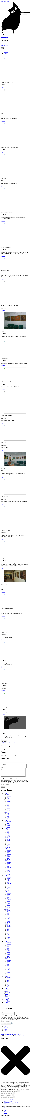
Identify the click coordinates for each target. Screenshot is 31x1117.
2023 (6, 820)
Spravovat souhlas (5, 1115)
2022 (6, 828)
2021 (6, 838)
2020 (6, 848)
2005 (6, 996)
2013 (6, 958)
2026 (6, 793)
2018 (6, 875)
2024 (6, 812)
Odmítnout (8, 1106)
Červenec (9, 796)
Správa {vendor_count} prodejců (11, 1102)
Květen (8, 798)
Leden (8, 810)
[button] (15, 1060)
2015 (6, 924)
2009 (6, 991)
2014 (6, 941)
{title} (5, 1110)
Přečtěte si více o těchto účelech (11, 1103)
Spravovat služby (8, 1101)
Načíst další (3, 741)
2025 (6, 800)
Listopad (9, 801)
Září (8, 814)
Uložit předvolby (25, 1106)
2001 (6, 999)
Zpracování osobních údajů (7, 1034)
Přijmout (3, 1106)
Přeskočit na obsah (5, 1)
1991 (6, 1002)
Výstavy (3, 87)
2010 (6, 988)
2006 (6, 994)
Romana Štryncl (4, 45)
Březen (8, 808)
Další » (14, 742)
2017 (6, 891)
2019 (6, 860)
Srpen (8, 794)
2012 (6, 976)
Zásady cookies (17, 1034)
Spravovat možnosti (8, 1099)
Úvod (5, 50)
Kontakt (5, 54)
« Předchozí (3, 742)
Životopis (6, 52)
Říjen (8, 802)
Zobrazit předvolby (16, 1106)
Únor (8, 809)
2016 (6, 909)
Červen (8, 797)
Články (2, 755)
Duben (8, 824)
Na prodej (6, 53)
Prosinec (9, 839)
